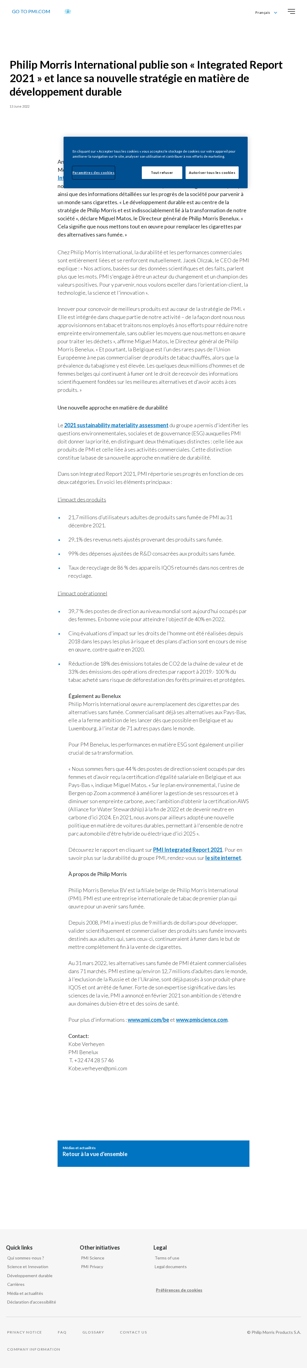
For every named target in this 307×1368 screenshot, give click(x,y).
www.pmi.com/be (148, 1019)
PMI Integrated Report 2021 (187, 849)
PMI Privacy (92, 1266)
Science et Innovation (27, 1266)
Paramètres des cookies (94, 172)
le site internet (223, 857)
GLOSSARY (93, 1332)
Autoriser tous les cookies (212, 172)
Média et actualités (25, 1293)
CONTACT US (133, 1332)
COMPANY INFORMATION (34, 1349)
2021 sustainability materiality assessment (116, 425)
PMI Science (92, 1257)
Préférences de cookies (179, 1289)
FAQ (62, 1332)
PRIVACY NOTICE (24, 1332)
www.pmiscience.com (202, 1019)
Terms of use (167, 1257)
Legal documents (171, 1266)
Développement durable (29, 1275)
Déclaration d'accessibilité (31, 1301)
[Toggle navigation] (291, 11)
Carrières (16, 1284)
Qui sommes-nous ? (25, 1257)
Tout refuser (162, 172)
